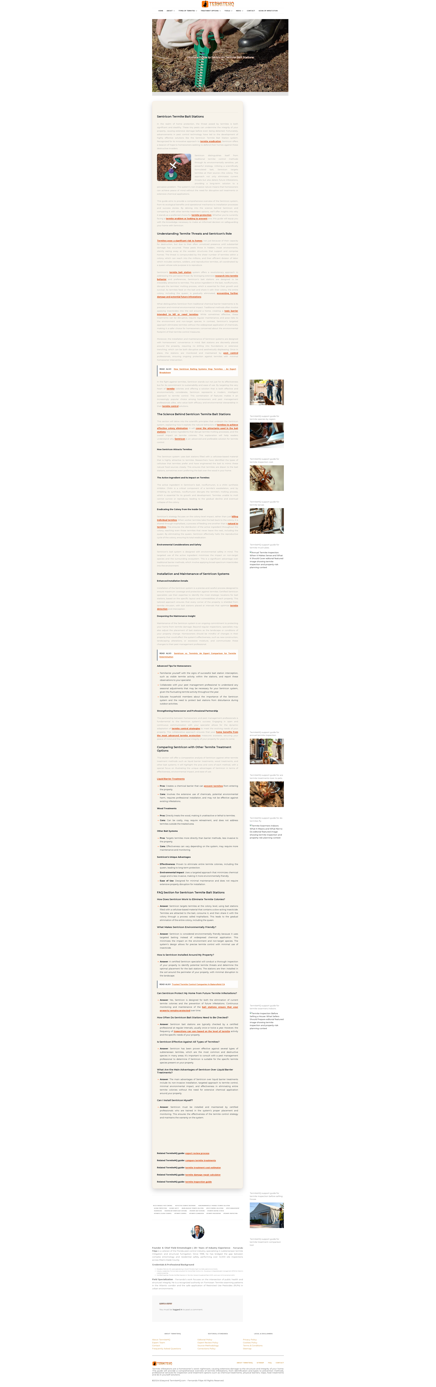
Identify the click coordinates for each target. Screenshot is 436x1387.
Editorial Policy (205, 1339)
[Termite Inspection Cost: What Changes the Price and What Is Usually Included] (267, 435)
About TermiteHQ (161, 1339)
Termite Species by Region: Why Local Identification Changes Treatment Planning (267, 409)
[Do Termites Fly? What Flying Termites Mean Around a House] (267, 794)
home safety (174, 1208)
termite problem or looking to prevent (186, 218)
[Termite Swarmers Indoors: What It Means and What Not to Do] (267, 909)
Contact (251, 11)
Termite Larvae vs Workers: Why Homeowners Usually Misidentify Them (265, 495)
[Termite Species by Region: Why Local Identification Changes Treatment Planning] (267, 392)
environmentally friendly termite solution (214, 1205)
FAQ (269, 1363)
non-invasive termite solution (192, 1208)
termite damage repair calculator (203, 1175)
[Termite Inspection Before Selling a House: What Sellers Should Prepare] (267, 1097)
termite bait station (180, 272)
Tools (227, 11)
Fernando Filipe (225, 62)
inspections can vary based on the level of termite (202, 1031)
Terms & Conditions (253, 1345)
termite (171, 388)
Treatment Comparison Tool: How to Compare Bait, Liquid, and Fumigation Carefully (266, 1232)
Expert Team (158, 1342)
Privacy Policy (250, 1339)
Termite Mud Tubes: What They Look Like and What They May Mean (265, 537)
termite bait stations (197, 1211)
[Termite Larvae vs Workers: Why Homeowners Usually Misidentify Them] (267, 478)
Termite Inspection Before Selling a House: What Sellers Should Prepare (266, 1186)
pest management (233, 1208)
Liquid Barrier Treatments (171, 779)
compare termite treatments (200, 1160)
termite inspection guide (198, 1182)
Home (160, 11)
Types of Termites (186, 11)
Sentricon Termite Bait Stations (176, 1211)
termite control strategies (186, 728)
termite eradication (210, 141)
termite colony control (163, 1213)
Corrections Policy (207, 1348)
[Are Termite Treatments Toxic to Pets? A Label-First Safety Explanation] (267, 751)
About (170, 11)
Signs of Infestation (268, 11)
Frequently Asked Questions (166, 1348)
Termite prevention (214, 1213)
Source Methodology (208, 1345)
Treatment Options (210, 11)
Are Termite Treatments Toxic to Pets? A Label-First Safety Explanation (267, 768)
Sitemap (247, 1348)
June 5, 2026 (214, 62)
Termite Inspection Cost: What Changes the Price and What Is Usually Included (266, 452)
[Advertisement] (267, 334)
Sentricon (180, 439)
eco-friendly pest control (163, 1205)
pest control (230, 353)
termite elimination (197, 1213)
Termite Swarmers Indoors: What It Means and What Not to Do (267, 998)
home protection (161, 1208)
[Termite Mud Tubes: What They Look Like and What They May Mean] (267, 520)
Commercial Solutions (220, 52)
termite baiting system (216, 1211)
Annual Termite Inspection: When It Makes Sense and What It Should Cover (265, 725)
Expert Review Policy (208, 1342)
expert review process (197, 1153)
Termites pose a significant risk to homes (179, 240)
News (238, 11)
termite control (170, 406)
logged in (177, 1309)
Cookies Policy (250, 1342)
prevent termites (213, 786)
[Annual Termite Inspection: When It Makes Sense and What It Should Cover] (267, 636)
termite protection (201, 215)
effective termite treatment (186, 1205)
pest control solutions (215, 1208)
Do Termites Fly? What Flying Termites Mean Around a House (266, 811)
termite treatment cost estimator (203, 1167)
